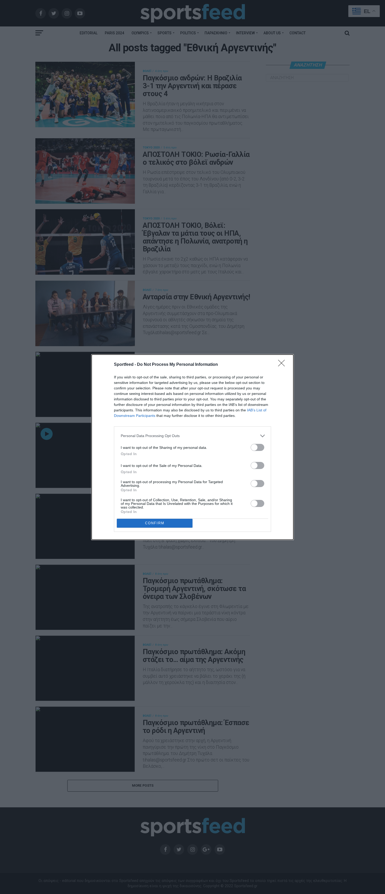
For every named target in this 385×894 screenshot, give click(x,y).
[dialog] (192, 447)
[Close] (283, 365)
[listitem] (192, 436)
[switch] (257, 447)
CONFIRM (154, 523)
